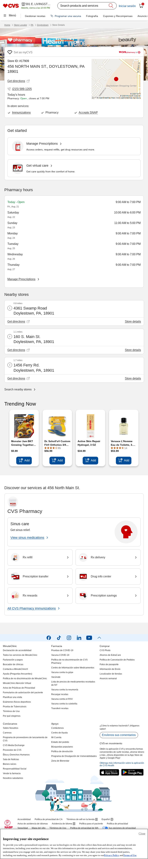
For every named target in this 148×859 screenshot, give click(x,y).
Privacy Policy (111, 855)
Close (142, 833)
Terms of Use (129, 855)
